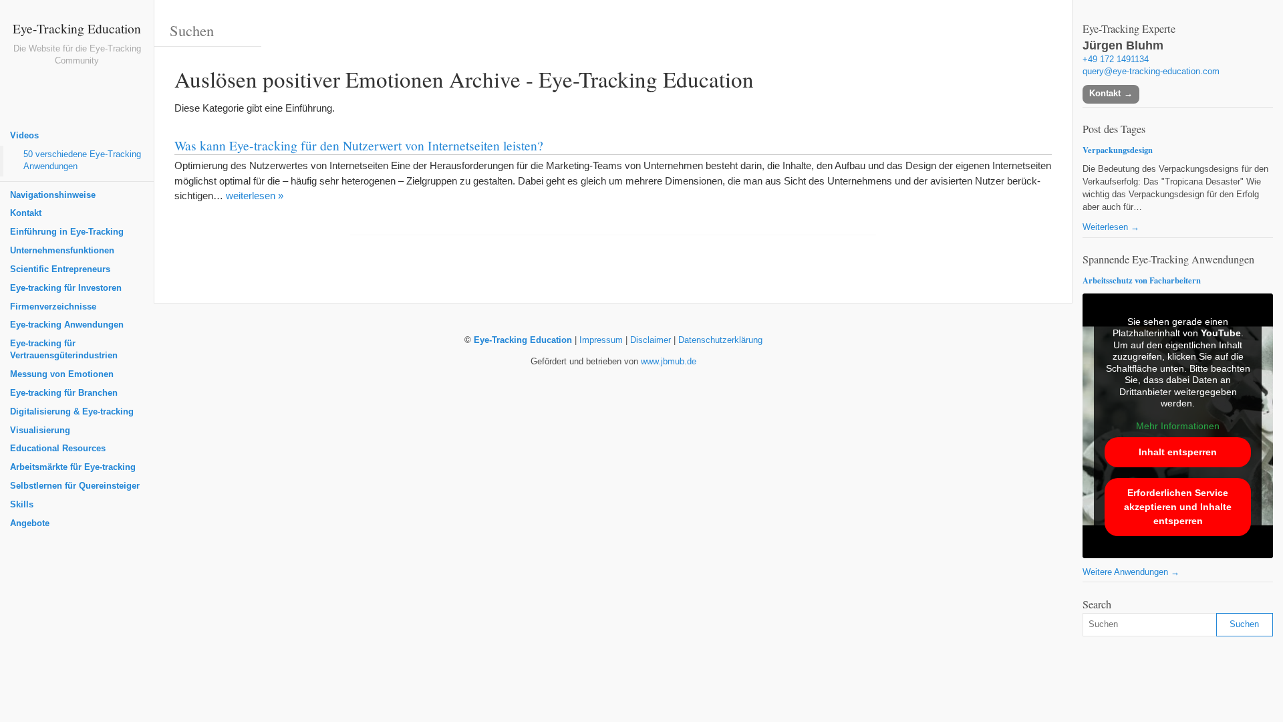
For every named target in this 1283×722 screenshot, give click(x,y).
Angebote (29, 523)
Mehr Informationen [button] (1178, 425)
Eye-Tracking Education (77, 28)
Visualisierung (40, 430)
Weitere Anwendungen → (1131, 572)
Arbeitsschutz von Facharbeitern (1142, 280)
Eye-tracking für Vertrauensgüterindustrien (64, 349)
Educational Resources (58, 448)
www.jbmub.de (668, 361)
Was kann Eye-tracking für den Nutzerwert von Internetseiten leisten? (358, 145)
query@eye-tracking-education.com (1151, 71)
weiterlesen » (254, 195)
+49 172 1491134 (1116, 59)
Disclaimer (650, 340)
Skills (21, 504)
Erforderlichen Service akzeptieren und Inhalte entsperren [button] (1178, 506)
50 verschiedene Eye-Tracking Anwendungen (82, 160)
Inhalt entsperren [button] (1178, 452)
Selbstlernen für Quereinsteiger (75, 486)
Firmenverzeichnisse (53, 307)
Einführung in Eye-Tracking (67, 232)
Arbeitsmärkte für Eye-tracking (73, 467)
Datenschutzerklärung (720, 340)
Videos (24, 135)
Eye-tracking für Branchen (64, 393)
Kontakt (25, 213)
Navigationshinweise (53, 195)
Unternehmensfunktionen (62, 250)
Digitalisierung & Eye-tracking (72, 411)
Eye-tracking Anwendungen (67, 325)
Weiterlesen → (1111, 227)
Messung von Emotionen (62, 374)
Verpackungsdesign (1118, 150)
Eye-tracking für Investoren (66, 288)
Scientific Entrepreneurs (60, 269)
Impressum (601, 340)
